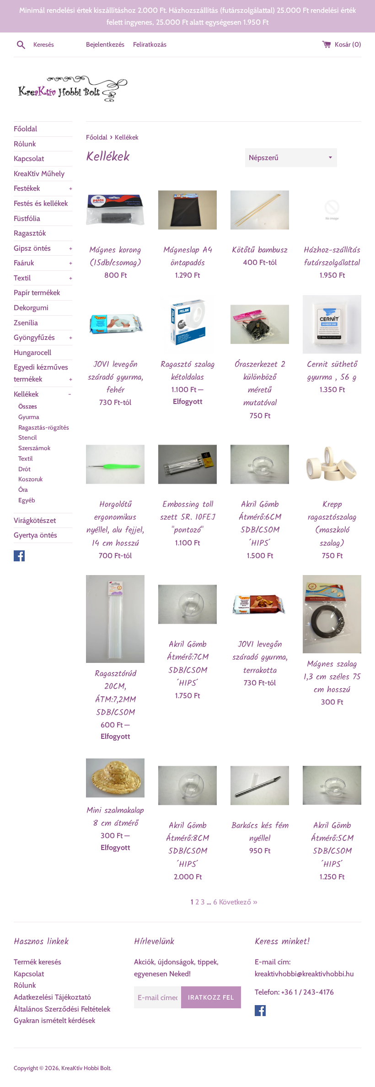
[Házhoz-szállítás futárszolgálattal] (332, 210)
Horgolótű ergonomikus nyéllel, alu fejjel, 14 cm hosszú (115, 523)
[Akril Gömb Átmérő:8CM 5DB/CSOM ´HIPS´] (187, 785)
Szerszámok (34, 448)
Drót (24, 469)
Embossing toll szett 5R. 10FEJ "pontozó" (187, 517)
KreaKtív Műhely (39, 173)
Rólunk (25, 144)
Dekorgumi (31, 307)
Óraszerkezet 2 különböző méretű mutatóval (260, 383)
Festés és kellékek (41, 203)
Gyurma (28, 416)
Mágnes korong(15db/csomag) (115, 256)
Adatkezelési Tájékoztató (52, 997)
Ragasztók (30, 233)
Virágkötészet (35, 520)
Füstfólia (27, 218)
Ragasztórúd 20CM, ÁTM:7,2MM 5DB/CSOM (115, 693)
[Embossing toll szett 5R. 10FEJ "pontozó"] (187, 464)
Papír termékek (37, 292)
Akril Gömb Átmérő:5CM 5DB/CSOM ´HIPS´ (332, 845)
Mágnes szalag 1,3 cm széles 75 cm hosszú (332, 677)
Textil (43, 278)
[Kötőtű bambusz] (259, 210)
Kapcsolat (29, 158)
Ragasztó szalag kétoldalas (188, 371)
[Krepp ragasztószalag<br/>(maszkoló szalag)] (332, 464)
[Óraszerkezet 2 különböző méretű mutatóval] (259, 324)
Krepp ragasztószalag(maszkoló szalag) (332, 523)
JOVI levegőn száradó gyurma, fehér (115, 377)
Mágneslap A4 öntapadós (187, 256)
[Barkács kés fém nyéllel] (259, 785)
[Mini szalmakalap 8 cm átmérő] (115, 778)
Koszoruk (30, 479)
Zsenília (26, 322)
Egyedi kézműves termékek (43, 373)
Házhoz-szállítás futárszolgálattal (332, 256)
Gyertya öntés (35, 535)
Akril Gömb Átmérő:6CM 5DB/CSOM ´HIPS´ (260, 523)
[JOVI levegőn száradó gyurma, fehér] (115, 324)
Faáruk (43, 262)
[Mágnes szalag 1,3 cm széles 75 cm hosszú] (332, 614)
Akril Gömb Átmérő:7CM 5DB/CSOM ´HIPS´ (188, 663)
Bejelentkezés (105, 44)
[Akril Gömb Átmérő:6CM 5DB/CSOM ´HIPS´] (259, 464)
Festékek (43, 188)
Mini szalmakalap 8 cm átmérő (115, 817)
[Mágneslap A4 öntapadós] (187, 210)
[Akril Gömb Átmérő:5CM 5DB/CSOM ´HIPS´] (332, 785)
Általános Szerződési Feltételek (62, 1009)
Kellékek (42, 394)
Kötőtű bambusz (260, 250)
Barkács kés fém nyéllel (260, 832)
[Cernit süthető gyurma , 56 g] (332, 324)
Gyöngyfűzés (43, 337)
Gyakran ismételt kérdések (54, 1020)
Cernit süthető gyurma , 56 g (332, 371)
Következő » (238, 902)
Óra (23, 489)
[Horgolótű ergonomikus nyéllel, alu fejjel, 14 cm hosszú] (115, 464)
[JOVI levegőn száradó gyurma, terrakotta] (259, 604)
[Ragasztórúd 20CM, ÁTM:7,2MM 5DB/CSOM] (115, 619)
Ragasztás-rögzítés (43, 427)
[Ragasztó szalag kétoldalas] (187, 324)
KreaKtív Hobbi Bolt (85, 1068)
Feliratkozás (149, 44)
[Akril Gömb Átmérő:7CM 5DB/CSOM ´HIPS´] (187, 604)
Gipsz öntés (43, 248)
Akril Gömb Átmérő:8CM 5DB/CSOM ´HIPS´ (187, 845)
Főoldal (25, 128)
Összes (27, 406)
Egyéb (26, 500)
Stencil (27, 437)
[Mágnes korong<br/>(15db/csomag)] (115, 210)
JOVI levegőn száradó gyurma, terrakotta (260, 657)
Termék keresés (37, 962)
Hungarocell (32, 352)
